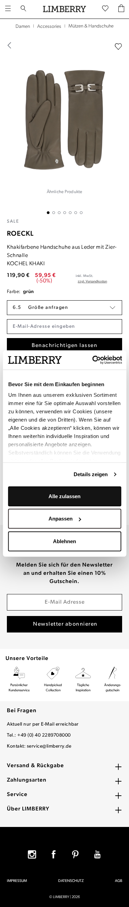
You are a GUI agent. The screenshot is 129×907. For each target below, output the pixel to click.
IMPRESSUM (17, 881)
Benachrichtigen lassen (64, 345)
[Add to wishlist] (118, 47)
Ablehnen (64, 541)
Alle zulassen (64, 496)
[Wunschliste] (105, 9)
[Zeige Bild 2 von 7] (53, 212)
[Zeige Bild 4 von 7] (64, 212)
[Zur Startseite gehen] (64, 9)
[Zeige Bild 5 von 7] (70, 212)
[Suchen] (23, 9)
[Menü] (8, 9)
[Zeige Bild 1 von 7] (48, 212)
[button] (64, 307)
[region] (64, 124)
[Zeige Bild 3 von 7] (59, 212)
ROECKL (20, 234)
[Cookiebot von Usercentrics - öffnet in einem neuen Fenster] (92, 360)
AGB (118, 881)
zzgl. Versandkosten (92, 281)
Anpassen (61, 519)
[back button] (10, 45)
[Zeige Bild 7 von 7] (81, 212)
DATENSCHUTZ (71, 881)
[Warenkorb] (121, 9)
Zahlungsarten (26, 780)
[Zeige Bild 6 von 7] (75, 212)
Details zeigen (91, 474)
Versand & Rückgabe (35, 766)
